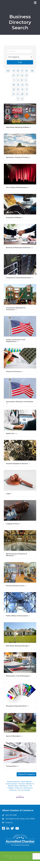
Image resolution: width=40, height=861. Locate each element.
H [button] (26, 75)
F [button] (17, 75)
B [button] (18, 71)
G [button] (22, 75)
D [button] (26, 71)
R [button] (18, 89)
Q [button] (13, 89)
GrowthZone (26, 858)
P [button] (26, 85)
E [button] (13, 75)
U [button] (13, 94)
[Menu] (35, 2)
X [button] (26, 94)
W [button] (22, 94)
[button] (26, 774)
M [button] (13, 85)
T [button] (26, 89)
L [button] (26, 80)
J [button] (17, 80)
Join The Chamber (24, 790)
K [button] (22, 80)
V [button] (17, 94)
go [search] (21, 62)
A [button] (13, 71)
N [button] (18, 85)
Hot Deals (21, 784)
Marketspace (23, 786)
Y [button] (18, 99)
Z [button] (22, 99)
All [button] (32, 71)
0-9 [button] (8, 71)
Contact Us (18, 788)
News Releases (26, 781)
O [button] (22, 85)
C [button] (22, 71)
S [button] (22, 89)
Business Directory (13, 781)
